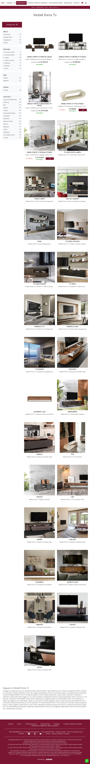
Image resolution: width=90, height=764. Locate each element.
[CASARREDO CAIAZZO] (2, 3)
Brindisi (5, 107)
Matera (5, 124)
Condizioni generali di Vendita (73, 724)
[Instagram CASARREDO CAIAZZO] (35, 733)
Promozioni (68, 3)
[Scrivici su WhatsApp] (87, 761)
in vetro (5, 68)
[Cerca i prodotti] (85, 3)
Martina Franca (8, 121)
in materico (6, 63)
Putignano (6, 132)
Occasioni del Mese (55, 3)
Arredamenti (21, 3)
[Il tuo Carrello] (82, 3)
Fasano (5, 110)
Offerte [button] (6, 87)
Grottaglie (6, 116)
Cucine (19, 724)
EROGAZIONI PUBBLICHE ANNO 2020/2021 (45, 725)
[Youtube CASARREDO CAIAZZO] (40, 733)
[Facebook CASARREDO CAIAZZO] (29, 733)
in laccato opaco (8, 55)
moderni (5, 80)
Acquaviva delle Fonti (10, 99)
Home (33, 7)
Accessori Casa (45, 724)
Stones (5, 42)
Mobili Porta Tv (54, 7)
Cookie (54, 733)
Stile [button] (5, 75)
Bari (4, 105)
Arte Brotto (6, 34)
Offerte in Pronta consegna (37, 3)
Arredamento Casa (42, 7)
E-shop (5, 90)
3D (14, 3)
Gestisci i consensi (64, 733)
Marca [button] (5, 31)
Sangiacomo (7, 40)
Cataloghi (57, 724)
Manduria (6, 118)
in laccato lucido (9, 52)
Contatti (76, 3)
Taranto (5, 137)
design (5, 78)
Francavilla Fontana (9, 113)
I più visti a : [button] (7, 97)
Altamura (6, 102)
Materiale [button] (6, 49)
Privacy (48, 733)
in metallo (6, 65)
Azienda (9, 3)
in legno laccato (8, 60)
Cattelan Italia (7, 37)
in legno (6, 57)
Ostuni (5, 129)
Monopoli (6, 126)
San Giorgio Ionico (9, 135)
